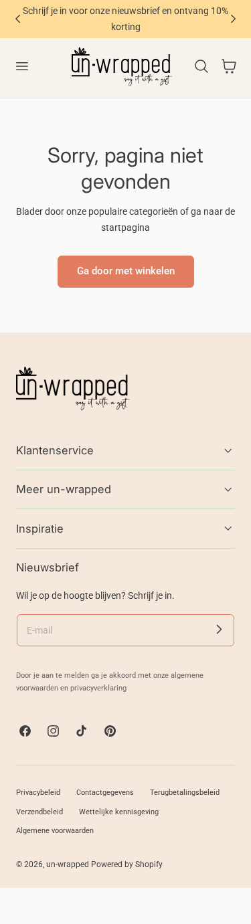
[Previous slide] (17, 19)
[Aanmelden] (219, 630)
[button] (21, 66)
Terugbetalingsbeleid (185, 792)
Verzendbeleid (39, 812)
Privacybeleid (38, 792)
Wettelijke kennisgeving (119, 812)
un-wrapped (67, 864)
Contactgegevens (105, 792)
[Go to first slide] (233, 19)
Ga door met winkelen (126, 271)
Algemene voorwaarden (55, 830)
